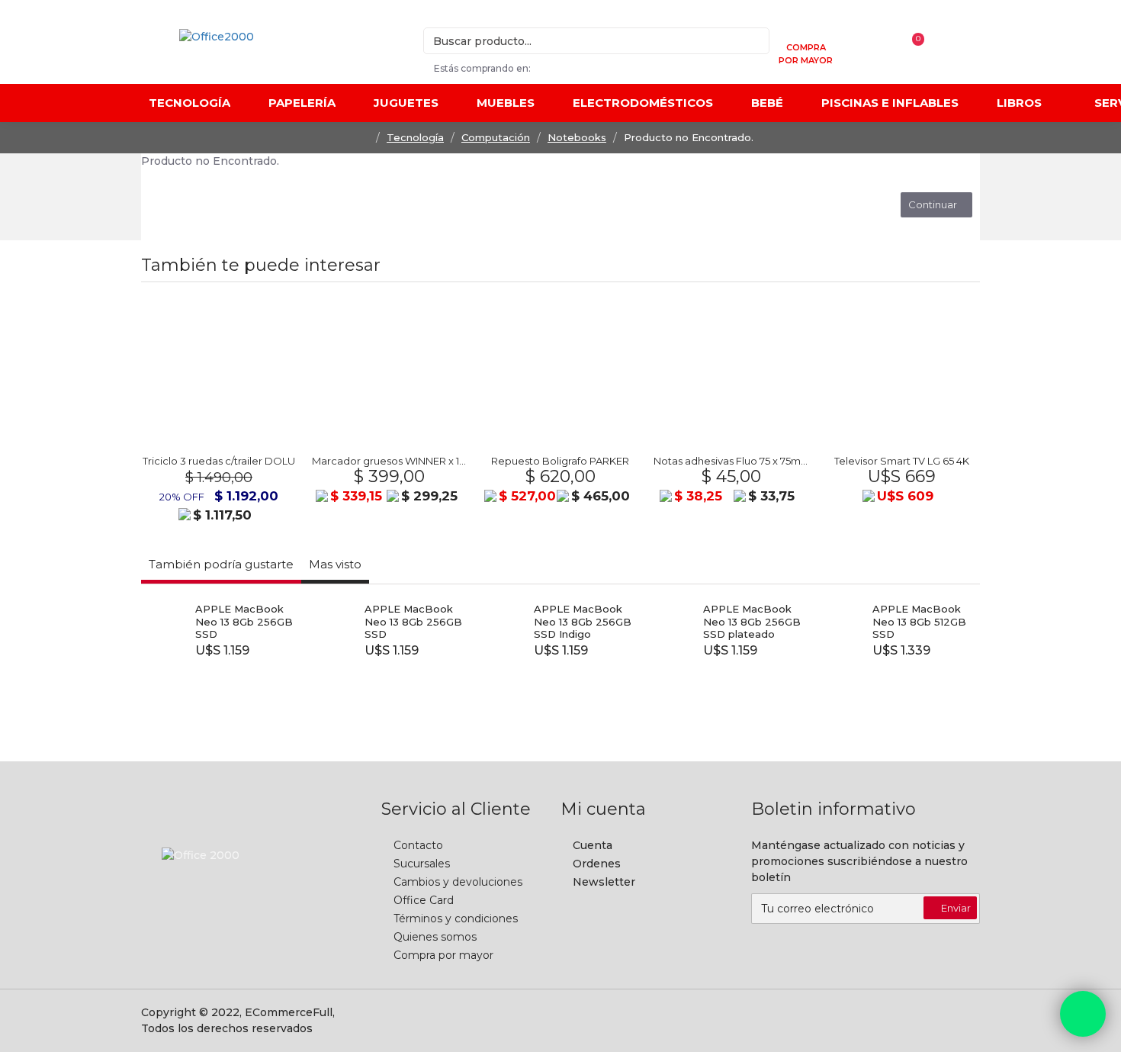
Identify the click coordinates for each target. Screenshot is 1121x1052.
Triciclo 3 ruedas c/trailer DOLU (219, 461)
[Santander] (866, 1020)
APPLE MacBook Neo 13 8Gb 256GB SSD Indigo (582, 622)
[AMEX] (969, 1020)
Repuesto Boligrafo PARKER (560, 461)
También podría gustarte (221, 564)
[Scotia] (832, 1020)
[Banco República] (797, 1020)
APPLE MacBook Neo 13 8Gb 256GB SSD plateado (752, 622)
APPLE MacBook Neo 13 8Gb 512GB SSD (919, 622)
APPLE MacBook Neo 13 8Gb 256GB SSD (244, 622)
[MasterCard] (694, 1020)
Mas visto (335, 564)
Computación (495, 137)
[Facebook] (223, 902)
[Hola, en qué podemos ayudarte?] (1083, 1014)
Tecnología (415, 137)
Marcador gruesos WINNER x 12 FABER (389, 461)
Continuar (932, 204)
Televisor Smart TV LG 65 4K (901, 461)
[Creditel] (660, 1020)
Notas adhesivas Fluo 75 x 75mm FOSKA (731, 461)
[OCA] (729, 1020)
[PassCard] (934, 1020)
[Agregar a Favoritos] (258, 441)
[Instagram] (254, 902)
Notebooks (577, 137)
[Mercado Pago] (900, 1020)
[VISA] (763, 1020)
